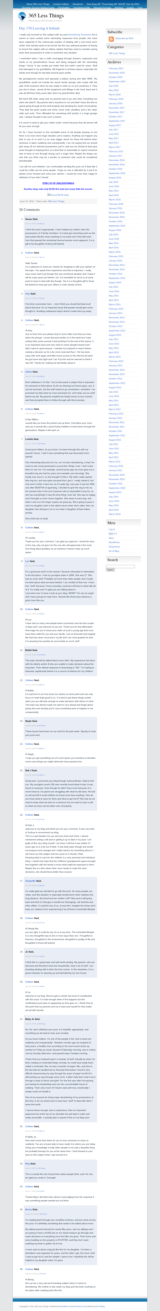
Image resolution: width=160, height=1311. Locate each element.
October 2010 (115, 483)
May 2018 (114, 90)
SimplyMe (30, 881)
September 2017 (117, 121)
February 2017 (116, 151)
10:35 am (43, 1214)
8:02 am (41, 685)
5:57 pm (43, 1274)
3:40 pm (41, 532)
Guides (130, 7)
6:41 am (41, 223)
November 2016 (117, 164)
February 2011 (116, 466)
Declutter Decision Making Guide (38, 7)
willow (28, 371)
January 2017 (115, 156)
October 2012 (115, 378)
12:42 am (41, 655)
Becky (28, 1209)
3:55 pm (41, 614)
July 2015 (113, 234)
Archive (135, 11)
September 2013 (117, 330)
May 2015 (114, 243)
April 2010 (114, 510)
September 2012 (117, 383)
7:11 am (41, 298)
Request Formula (102, 7)
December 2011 (117, 422)
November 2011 (117, 426)
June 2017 (114, 134)
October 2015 (115, 221)
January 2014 (115, 313)
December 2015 (117, 212)
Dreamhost (114, 546)
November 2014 (117, 269)
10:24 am (41, 443)
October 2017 (115, 116)
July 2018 (113, 86)
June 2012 (114, 396)
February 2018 (116, 99)
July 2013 (113, 339)
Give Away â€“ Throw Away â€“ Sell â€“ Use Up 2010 (113, 4)
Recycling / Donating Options (84, 11)
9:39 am (41, 413)
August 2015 (115, 230)
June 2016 (114, 186)
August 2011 (115, 440)
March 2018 (115, 94)
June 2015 (114, 239)
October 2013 (115, 326)
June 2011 (114, 448)
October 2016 (115, 169)
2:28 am (41, 775)
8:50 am (41, 376)
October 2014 (115, 273)
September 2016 (117, 173)
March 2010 (115, 514)
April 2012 (114, 405)
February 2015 (116, 256)
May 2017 (114, 138)
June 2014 (114, 291)
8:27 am (41, 923)
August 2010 (115, 492)
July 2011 (113, 444)
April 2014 (114, 300)
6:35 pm (41, 986)
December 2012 (117, 370)
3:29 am (41, 885)
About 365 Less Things (38, 4)
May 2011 (113, 453)
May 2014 (114, 295)
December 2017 (117, 108)
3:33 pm (41, 566)
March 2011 (114, 461)
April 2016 (114, 195)
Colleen (29, 252)
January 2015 (115, 260)
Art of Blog (114, 551)
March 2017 (115, 147)
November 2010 (117, 479)
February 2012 (116, 413)
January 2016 (115, 208)
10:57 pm (41, 1024)
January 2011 (115, 470)
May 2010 (114, 505)
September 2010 (117, 488)
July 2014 (113, 287)
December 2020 (117, 73)
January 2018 (115, 103)
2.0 (113, 533)
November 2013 (117, 322)
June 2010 (114, 501)
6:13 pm (41, 1191)
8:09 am (41, 748)
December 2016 (117, 160)
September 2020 (117, 81)
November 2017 (117, 112)
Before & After (109, 11)
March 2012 (115, 409)
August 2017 (115, 125)
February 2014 (116, 309)
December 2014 (117, 265)
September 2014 (117, 278)
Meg (27, 1163)
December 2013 (117, 317)
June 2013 (114, 343)
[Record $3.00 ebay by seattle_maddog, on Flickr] (58, 195)
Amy (27, 293)
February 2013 (116, 361)
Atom (111, 538)
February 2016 (116, 204)
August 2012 (115, 387)
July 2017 (113, 129)
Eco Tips (124, 11)
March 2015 (115, 252)
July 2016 (113, 182)
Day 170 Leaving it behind (39, 28)
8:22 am (41, 819)
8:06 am (41, 1131)
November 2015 (117, 217)
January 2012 (115, 418)
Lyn (27, 561)
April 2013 (114, 352)
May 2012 (114, 400)
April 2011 (114, 457)
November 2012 (117, 374)
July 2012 (113, 392)
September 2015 (117, 225)
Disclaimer (78, 4)
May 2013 (114, 348)
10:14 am (41, 1168)
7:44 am (41, 325)
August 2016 (115, 177)
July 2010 (113, 496)
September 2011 (117, 435)
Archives (119, 7)
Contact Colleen (61, 4)
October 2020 (115, 77)
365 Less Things (46, 15)
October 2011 (115, 431)
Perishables (64, 7)
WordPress (114, 542)
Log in (112, 529)
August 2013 (115, 335)
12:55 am (41, 725)
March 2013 (115, 357)
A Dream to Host (80, 1306)
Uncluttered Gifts (81, 7)
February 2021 (116, 68)
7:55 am (41, 257)
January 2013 (115, 365)
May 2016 (114, 190)
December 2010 (117, 475)
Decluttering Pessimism (80, 34)
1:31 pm (41, 956)
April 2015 (114, 247)
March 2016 (115, 199)
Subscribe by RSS (124, 38)
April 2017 (114, 142)
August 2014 (115, 282)
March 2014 (115, 304)
